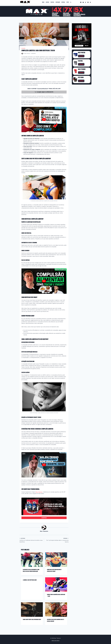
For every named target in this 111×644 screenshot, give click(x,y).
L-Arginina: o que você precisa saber (30, 580)
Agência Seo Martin (55, 640)
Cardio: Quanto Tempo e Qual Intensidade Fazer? (32, 619)
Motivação (58, 2)
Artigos (47, 2)
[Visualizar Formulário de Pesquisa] (71, 2)
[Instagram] (81, 2)
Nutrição (23, 48)
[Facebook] (88, 2)
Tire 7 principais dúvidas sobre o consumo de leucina (57, 540)
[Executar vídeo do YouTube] (44, 119)
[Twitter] (90, 2)
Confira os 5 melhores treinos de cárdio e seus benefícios (31, 540)
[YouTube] (83, 2)
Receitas (52, 2)
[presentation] (32, 559)
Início (43, 2)
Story (67, 2)
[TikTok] (86, 2)
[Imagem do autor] (22, 53)
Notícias (63, 2)
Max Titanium (27, 53)
